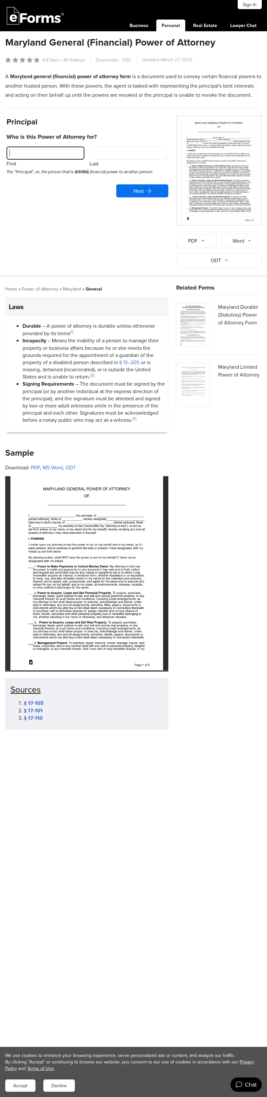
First (11, 163)
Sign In (250, 4)
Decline (59, 1085)
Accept (20, 1085)
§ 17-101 (33, 710)
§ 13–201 (128, 362)
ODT (70, 467)
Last (94, 163)
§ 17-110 (33, 718)
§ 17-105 (34, 703)
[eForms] (35, 15)
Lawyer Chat (243, 25)
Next (139, 190)
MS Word (53, 467)
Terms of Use (40, 1068)
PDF (35, 467)
